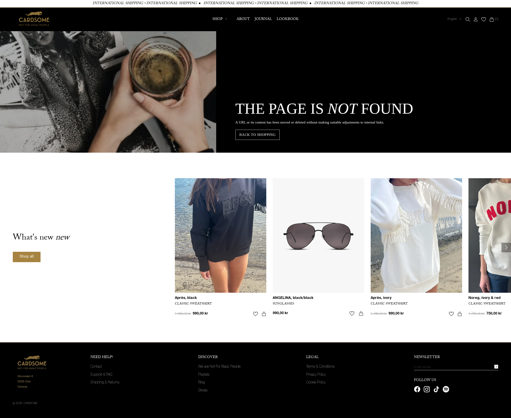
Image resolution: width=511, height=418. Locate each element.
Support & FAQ (101, 375)
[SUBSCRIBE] (496, 367)
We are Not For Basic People (219, 367)
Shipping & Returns (104, 382)
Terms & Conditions (320, 367)
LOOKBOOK (288, 19)
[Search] (467, 19)
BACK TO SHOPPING (257, 135)
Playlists (203, 375)
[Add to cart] (361, 313)
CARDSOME (30, 403)
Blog (201, 382)
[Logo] (34, 19)
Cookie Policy (316, 382)
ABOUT (243, 19)
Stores (202, 390)
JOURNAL (263, 19)
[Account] (475, 19)
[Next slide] (506, 247)
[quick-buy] (263, 314)
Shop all (27, 257)
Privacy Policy (316, 375)
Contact (96, 367)
